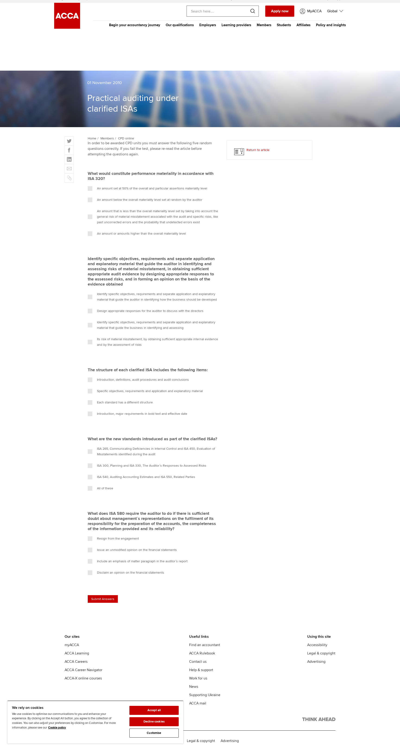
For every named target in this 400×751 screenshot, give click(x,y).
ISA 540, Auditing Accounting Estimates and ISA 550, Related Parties (146, 477)
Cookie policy (57, 727)
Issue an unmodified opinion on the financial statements (137, 550)
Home (92, 138)
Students (284, 25)
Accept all (154, 710)
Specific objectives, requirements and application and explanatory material (150, 391)
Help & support (201, 670)
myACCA (72, 645)
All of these (105, 488)
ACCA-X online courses (83, 678)
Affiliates (303, 25)
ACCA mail (197, 703)
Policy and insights (331, 25)
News (193, 686)
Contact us (197, 661)
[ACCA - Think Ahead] (318, 720)
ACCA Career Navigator (83, 670)
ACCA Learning (77, 653)
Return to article (258, 150)
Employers (207, 25)
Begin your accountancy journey (134, 25)
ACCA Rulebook (202, 653)
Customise (154, 733)
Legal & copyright (321, 653)
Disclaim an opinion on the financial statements (130, 573)
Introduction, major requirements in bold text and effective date (142, 414)
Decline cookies (154, 721)
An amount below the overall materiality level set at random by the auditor (149, 200)
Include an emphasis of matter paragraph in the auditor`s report (142, 561)
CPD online (126, 138)
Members (264, 25)
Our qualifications (180, 25)
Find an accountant (204, 645)
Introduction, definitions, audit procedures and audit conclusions (143, 380)
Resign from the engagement (118, 538)
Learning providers (236, 25)
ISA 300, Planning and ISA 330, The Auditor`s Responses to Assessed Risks (151, 466)
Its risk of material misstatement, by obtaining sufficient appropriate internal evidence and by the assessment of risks (157, 342)
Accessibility (317, 645)
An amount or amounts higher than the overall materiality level (141, 234)
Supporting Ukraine (204, 695)
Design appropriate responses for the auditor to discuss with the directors (150, 311)
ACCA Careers (76, 661)
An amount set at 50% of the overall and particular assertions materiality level (152, 188)
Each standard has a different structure (125, 402)
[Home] (67, 27)
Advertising (316, 661)
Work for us (198, 678)
